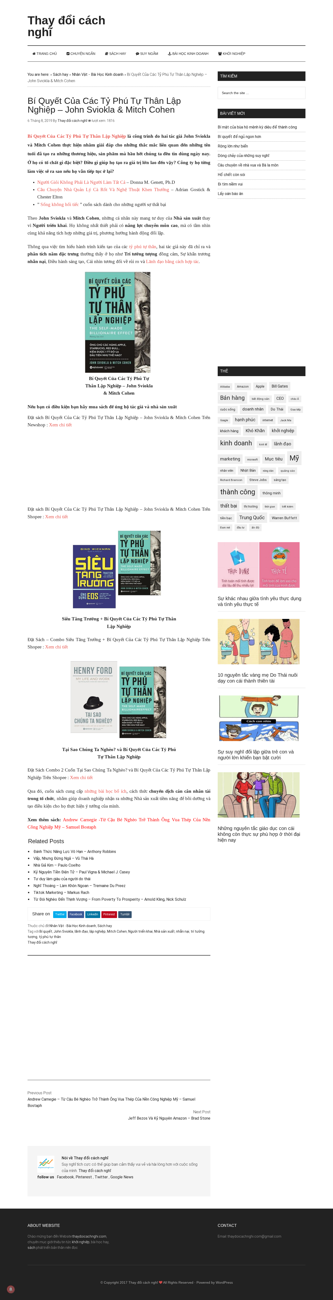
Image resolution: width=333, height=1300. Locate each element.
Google (224, 420)
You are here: (38, 74)
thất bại (228, 506)
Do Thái (277, 409)
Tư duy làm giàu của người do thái (61, 879)
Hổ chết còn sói (231, 174)
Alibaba (225, 386)
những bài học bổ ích (106, 791)
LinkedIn (92, 914)
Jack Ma (285, 420)
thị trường (251, 506)
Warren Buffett (284, 518)
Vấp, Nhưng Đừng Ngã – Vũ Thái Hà (63, 858)
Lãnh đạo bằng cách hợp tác (172, 261)
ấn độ (255, 527)
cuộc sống (227, 409)
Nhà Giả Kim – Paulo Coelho (56, 865)
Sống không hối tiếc (59, 204)
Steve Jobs (258, 480)
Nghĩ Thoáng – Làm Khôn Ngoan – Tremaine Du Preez (79, 885)
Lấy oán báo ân (230, 193)
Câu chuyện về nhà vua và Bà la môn (248, 165)
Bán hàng (232, 397)
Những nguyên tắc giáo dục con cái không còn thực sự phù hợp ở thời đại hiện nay (259, 834)
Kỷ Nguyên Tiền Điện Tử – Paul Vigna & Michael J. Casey (81, 872)
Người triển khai (140, 931)
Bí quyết (45, 931)
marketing (230, 459)
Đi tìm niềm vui (230, 184)
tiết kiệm (287, 506)
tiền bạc (226, 518)
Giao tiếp (295, 409)
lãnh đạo (81, 931)
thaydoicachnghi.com (89, 1236)
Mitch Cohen (117, 931)
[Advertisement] (216, 18)
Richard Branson (231, 480)
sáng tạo (280, 480)
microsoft (252, 459)
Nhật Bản (248, 470)
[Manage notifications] (11, 1289)
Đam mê (225, 527)
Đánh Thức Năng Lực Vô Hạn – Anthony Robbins (74, 851)
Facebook (76, 914)
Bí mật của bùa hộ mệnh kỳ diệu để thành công (257, 127)
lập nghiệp (97, 931)
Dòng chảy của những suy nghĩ (243, 155)
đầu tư (241, 527)
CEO (280, 398)
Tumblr (125, 914)
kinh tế (263, 444)
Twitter (60, 914)
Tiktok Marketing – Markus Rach (61, 892)
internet (268, 420)
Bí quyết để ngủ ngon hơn (239, 136)
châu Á (295, 399)
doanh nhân (253, 409)
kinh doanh (236, 443)
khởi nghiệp (283, 430)
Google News (121, 1177)
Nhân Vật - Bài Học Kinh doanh (97, 74)
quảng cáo (288, 470)
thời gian (270, 506)
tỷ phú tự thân (142, 246)
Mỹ (294, 458)
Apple (260, 386)
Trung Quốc (252, 517)
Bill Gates (280, 386)
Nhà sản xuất (164, 931)
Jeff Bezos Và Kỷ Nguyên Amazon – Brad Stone (169, 1118)
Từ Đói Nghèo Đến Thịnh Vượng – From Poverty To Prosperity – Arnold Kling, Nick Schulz (109, 899)
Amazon (243, 386)
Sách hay (60, 74)
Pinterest (109, 914)
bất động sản (260, 399)
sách (31, 1248)
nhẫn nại (182, 931)
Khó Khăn (255, 430)
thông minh (271, 493)
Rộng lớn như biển (233, 146)
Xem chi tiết (60, 424)
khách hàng (229, 431)
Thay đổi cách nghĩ (66, 26)
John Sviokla (63, 931)
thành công (237, 492)
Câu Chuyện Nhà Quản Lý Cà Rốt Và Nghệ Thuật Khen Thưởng (103, 189)
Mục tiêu (274, 458)
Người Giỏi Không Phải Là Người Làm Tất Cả (81, 182)
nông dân (268, 470)
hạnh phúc (245, 419)
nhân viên (226, 470)
